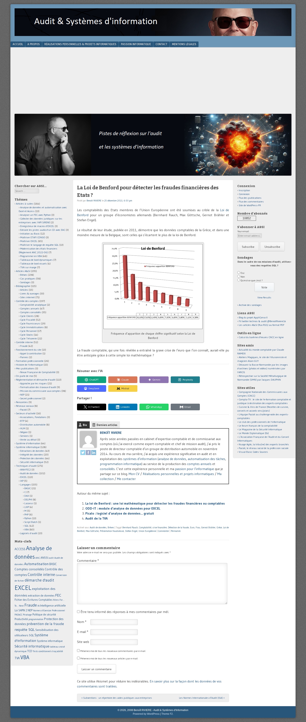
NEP (22, 394)
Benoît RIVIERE (94, 200)
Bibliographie (23, 286)
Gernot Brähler (208, 527)
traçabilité (57, 651)
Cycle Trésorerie (28, 338)
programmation (36, 619)
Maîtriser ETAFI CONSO (32, 237)
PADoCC (18, 614)
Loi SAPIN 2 (21, 610)
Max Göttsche (92, 531)
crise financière (160, 527)
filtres (56, 599)
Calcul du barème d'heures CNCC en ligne (261, 337)
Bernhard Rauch (130, 527)
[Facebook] (88, 453)
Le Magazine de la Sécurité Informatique (260, 429)
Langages (25, 484)
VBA (26, 529)
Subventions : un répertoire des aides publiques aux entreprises (116, 697)
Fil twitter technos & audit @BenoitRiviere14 (262, 321)
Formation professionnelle (30, 360)
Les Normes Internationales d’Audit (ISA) (202, 697)
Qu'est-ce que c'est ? (252, 280)
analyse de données (172, 459)
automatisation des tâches (206, 459)
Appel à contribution (31, 353)
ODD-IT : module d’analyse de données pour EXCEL (122, 508)
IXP (22, 480)
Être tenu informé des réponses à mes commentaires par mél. (125, 612)
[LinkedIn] (93, 453)
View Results (264, 297)
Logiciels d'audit (28, 533)
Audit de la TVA (96, 518)
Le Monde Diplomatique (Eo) (254, 433)
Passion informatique (136, 44)
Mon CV (134, 474)
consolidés (107, 469)
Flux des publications (250, 197)
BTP (22, 420)
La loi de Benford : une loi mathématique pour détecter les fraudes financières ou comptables (155, 503)
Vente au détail (28, 439)
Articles (24, 289)
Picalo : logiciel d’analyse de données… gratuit (119, 513)
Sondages (25, 282)
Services (24, 435)
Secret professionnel (31, 398)
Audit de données (98, 527)
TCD (29, 651)
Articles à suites (24, 203)
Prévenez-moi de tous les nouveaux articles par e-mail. (109, 658)
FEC (58, 595)
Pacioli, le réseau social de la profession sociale (264, 448)
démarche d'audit (39, 580)
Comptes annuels (29, 308)
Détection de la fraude (178, 527)
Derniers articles (107, 425)
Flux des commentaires (251, 201)
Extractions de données (32, 450)
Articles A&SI (23, 271)
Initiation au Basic (30, 233)
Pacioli (23, 409)
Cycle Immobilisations (32, 327)
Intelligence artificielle (53, 605)
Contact (161, 44)
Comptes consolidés (30, 312)
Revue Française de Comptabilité (38, 372)
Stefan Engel (131, 531)
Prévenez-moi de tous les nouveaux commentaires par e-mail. (113, 651)
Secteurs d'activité (26, 413)
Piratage (27, 614)
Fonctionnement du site (28, 349)
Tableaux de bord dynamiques (36, 259)
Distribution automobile (33, 424)
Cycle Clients (27, 316)
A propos (33, 44)
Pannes (24, 357)
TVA (17, 658)
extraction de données (41, 595)
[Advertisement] (153, 82)
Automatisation (36, 563)
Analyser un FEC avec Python (35, 214)
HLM (22, 428)
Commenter (163, 531)
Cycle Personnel (28, 330)
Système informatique (28, 447)
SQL (26, 525)
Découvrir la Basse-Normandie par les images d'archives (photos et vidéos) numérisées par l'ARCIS (262, 368)
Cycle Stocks (26, 334)
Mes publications (25, 368)
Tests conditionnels (42, 651)
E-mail (82, 632)
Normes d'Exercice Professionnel (49, 610)
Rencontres (22, 402)
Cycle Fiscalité (27, 319)
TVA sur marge (28, 267)
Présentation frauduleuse (112, 531)
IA (38, 605)
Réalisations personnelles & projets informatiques (80, 44)
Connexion (244, 194)
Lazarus (28, 503)
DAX (26, 495)
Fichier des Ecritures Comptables (33, 599)
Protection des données (32, 458)
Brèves (111, 527)
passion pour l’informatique (194, 469)
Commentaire (88, 560)
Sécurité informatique (31, 462)
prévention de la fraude (45, 624)
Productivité (21, 619)
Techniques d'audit (26, 465)
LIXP (26, 507)
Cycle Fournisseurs (30, 323)
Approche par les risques (33, 383)
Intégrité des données (31, 454)
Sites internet (27, 297)
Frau (198, 527)
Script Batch (30, 522)
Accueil (18, 44)
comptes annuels (199, 464)
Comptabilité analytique (33, 304)
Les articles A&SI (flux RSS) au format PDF (261, 324)
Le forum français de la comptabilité (258, 425)
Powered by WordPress (146, 713)
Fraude (24, 345)
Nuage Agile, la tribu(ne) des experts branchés (264, 444)
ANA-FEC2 (25, 469)
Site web (83, 642)
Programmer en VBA (31, 256)
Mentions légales (184, 44)
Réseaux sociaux (25, 405)
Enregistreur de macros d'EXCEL (37, 226)
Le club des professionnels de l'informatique (262, 421)
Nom (81, 622)
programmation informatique (121, 464)
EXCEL (23, 477)
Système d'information (28, 443)
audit (51, 558)
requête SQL (25, 629)
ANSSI (44, 557)
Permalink (176, 531)
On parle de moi (24, 375)
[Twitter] (82, 453)
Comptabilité (145, 527)
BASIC (27, 488)
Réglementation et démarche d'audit (35, 379)
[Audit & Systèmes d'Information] (153, 35)
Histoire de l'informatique (29, 364)
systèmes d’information (140, 459)
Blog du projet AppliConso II (253, 317)
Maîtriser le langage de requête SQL (39, 244)
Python (27, 518)
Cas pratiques (27, 278)
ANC (37, 557)
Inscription (244, 190)
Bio (85, 425)
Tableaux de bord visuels (33, 263)
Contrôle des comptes (27, 301)
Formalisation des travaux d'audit (38, 387)
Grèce (219, 527)
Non (243, 276)
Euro (192, 527)
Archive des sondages (250, 304)
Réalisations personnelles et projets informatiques (178, 474)
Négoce (24, 432)
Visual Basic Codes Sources (253, 451)
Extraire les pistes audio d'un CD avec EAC (42, 229)
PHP (26, 514)
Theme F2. (167, 713)
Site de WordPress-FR (250, 205)
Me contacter (126, 479)
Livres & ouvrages (29, 293)
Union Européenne (147, 531)
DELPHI (28, 499)
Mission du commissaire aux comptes (40, 390)
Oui (242, 272)
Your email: (243, 231)
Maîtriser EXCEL (28, 241)
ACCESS (20, 549)
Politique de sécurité (44, 614)
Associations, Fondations (33, 417)
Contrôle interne (24, 342)
